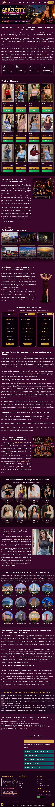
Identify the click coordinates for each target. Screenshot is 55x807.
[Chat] (2, 804)
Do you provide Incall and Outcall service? (34, 759)
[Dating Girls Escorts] (25, 72)
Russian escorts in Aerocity (17, 538)
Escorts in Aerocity (28, 279)
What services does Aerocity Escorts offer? (35, 741)
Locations (34, 2)
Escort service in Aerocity (16, 442)
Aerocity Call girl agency (24, 461)
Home (15, 2)
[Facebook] (38, 791)
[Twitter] (41, 791)
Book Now (9, 343)
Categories (28, 2)
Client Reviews (37, 805)
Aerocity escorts (21, 42)
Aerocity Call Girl (21, 2)
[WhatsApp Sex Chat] (51, 72)
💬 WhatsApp (7, 110)
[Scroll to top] (53, 804)
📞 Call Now (8, 107)
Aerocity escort (22, 685)
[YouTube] (50, 791)
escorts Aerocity (6, 427)
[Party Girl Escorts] (38, 72)
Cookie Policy (43, 805)
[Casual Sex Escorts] (11, 72)
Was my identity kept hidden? (31, 755)
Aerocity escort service (32, 373)
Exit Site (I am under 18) (10, 794)
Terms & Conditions (31, 805)
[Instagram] (44, 791)
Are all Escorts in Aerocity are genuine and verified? (37, 751)
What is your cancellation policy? (32, 767)
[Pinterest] (47, 791)
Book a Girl (50, 2)
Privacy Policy (25, 805)
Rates (39, 2)
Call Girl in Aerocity (20, 643)
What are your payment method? (32, 763)
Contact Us (44, 2)
